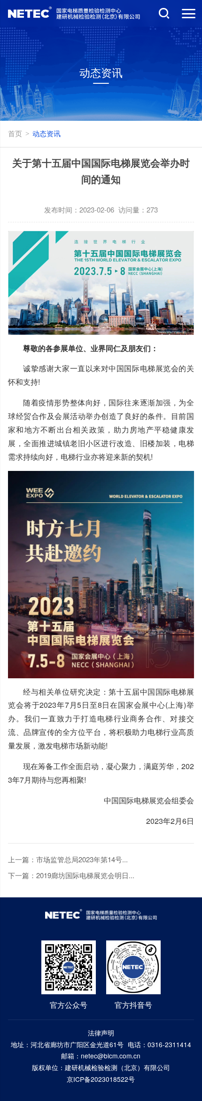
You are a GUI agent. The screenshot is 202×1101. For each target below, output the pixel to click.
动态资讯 (46, 133)
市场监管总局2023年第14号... (82, 859)
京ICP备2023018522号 (101, 1079)
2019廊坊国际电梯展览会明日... (85, 875)
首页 (15, 133)
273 (152, 209)
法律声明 (101, 1032)
